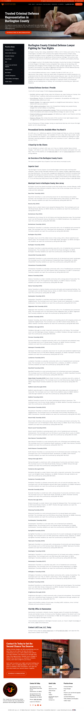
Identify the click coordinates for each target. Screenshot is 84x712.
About (33, 4)
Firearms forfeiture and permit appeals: (41, 114)
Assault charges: (34, 102)
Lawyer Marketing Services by (64, 710)
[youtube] (40, 705)
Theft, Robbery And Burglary (12, 78)
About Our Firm (53, 688)
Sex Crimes (8, 72)
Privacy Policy (40, 710)
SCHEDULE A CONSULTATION (16, 673)
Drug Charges (8, 59)
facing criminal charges (55, 91)
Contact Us (79, 4)
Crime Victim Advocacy (10, 53)
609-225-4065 (53, 151)
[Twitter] (30, 705)
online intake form (69, 151)
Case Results (39, 4)
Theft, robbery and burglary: (38, 106)
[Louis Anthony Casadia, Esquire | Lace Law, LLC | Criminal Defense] (8, 4)
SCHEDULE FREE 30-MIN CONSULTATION (18, 32)
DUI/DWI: (32, 94)
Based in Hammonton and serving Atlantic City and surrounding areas (58, 1)
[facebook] (33, 705)
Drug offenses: (34, 98)
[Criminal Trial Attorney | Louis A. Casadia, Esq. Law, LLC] (15, 690)
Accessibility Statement (50, 710)
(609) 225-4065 (70, 4)
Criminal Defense (9, 50)
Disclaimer (33, 710)
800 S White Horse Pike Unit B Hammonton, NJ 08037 (36, 689)
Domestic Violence (9, 56)
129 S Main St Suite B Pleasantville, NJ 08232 (36, 695)
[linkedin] (35, 705)
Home (29, 4)
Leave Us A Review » (35, 701)
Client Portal (80, 1)
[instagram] (38, 705)
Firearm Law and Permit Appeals (11, 65)
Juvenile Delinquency (10, 75)
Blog (50, 692)
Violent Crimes (8, 69)
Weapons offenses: (35, 118)
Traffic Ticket (8, 81)
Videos (50, 694)
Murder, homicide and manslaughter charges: (43, 110)
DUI (6, 62)
